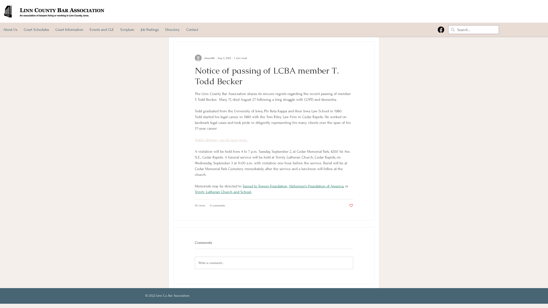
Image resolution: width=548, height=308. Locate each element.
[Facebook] (441, 29)
